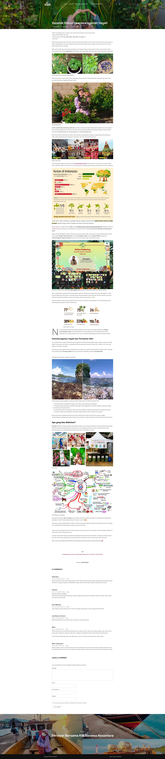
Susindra (54, 590)
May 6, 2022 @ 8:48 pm (58, 618)
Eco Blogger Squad (66, 554)
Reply (68, 579)
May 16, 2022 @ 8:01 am (58, 645)
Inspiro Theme (112, 756)
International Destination (82, 4)
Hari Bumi (73, 554)
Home (65, 4)
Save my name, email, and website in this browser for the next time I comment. (70, 702)
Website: (54, 696)
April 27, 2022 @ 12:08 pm (58, 592)
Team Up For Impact (90, 554)
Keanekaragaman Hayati (80, 163)
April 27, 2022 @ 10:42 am (58, 579)
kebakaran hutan (56, 228)
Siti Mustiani (56, 26)
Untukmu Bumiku (99, 554)
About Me (71, 4)
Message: (54, 668)
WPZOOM (119, 756)
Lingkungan (65, 26)
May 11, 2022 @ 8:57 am (58, 629)
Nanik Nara (55, 577)
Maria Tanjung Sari (57, 643)
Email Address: (55, 689)
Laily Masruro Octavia (58, 616)
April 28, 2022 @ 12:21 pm (58, 606)
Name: (53, 682)
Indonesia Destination (96, 4)
